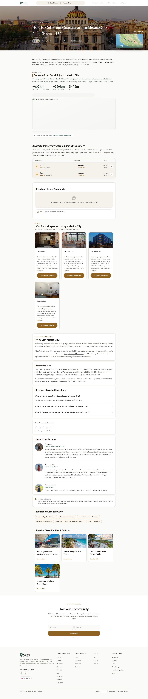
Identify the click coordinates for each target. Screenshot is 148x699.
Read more (40, 271)
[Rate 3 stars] (43, 427)
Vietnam (59, 657)
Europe (123, 3)
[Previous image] (41, 240)
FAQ (113, 664)
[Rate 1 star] (36, 427)
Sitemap (114, 673)
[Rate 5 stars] (50, 427)
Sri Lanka (59, 676)
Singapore (60, 682)
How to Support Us (118, 670)
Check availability (48, 275)
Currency (97, 691)
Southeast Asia (97, 3)
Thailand (59, 660)
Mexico (41, 22)
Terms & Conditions (123, 691)
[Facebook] (25, 673)
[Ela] (35, 41)
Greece (96, 664)
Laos (58, 673)
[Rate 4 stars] (47, 427)
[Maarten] (33, 41)
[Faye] (38, 41)
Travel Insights (116, 667)
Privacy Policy (112, 691)
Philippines (60, 664)
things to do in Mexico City (74, 354)
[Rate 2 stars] (40, 427)
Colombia (78, 660)
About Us (115, 657)
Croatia (96, 660)
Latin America (111, 3)
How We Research (76, 41)
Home (34, 22)
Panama (77, 667)
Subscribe (74, 633)
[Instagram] (21, 673)
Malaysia (59, 670)
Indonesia (59, 679)
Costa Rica (78, 664)
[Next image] (53, 240)
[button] (129, 39)
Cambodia (60, 667)
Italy (95, 657)
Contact (114, 660)
